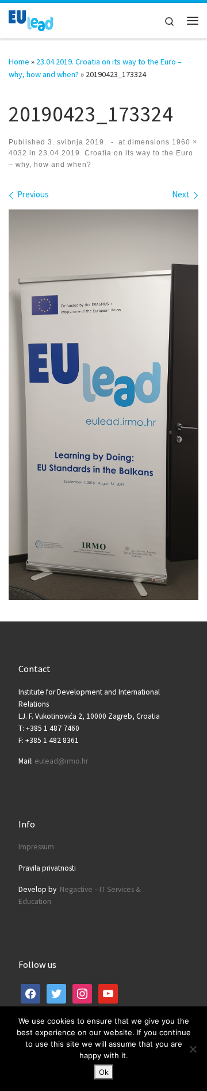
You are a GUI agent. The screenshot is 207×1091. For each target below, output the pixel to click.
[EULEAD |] (31, 19)
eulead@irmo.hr (61, 761)
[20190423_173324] (103, 404)
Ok (104, 1072)
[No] (192, 1049)
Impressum (36, 847)
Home (19, 61)
